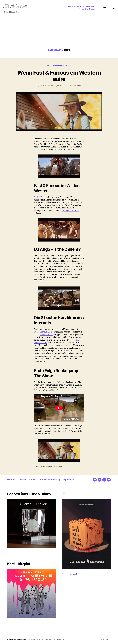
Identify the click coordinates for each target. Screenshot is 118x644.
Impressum (68, 479)
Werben (11, 479)
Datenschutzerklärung (49, 479)
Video (49, 66)
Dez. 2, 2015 (62, 86)
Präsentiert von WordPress (54, 639)
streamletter (90, 6)
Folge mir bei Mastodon (71, 574)
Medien (79, 6)
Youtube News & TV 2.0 (62, 66)
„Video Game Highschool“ (45, 332)
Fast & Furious (40, 466)
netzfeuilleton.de (19, 639)
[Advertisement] (59, 35)
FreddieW (38, 197)
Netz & (70, 6)
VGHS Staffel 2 (46, 334)
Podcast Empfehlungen (87, 9)
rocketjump (59, 466)
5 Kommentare (76, 86)
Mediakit (22, 479)
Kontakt (32, 479)
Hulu (54, 466)
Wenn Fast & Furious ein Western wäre (59, 75)
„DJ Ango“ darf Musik (70, 210)
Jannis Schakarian (47, 86)
